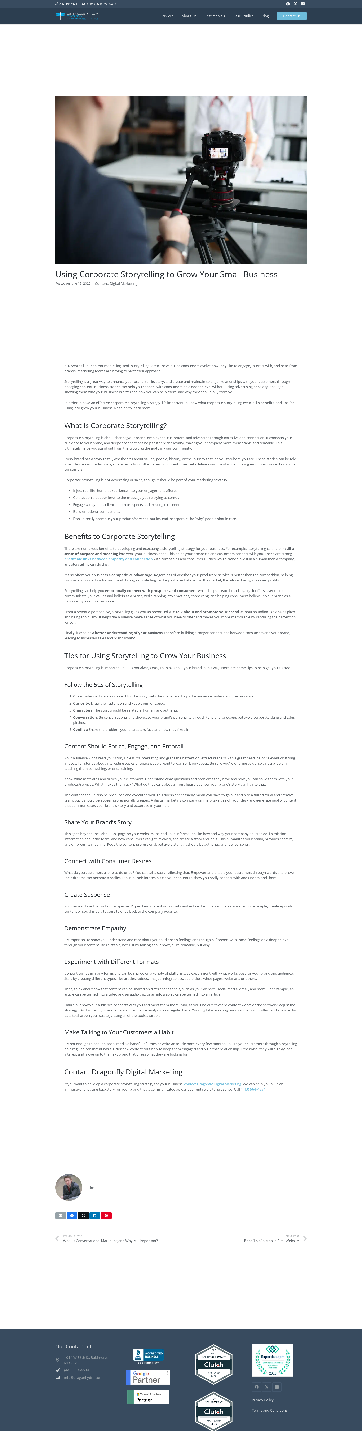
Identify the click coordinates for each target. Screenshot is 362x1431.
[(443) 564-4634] (59, 1370)
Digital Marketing (123, 283)
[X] (295, 4)
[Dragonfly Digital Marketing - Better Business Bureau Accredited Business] (148, 1356)
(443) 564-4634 (76, 1370)
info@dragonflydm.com (83, 1377)
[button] (175, 16)
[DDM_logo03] (76, 16)
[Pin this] (106, 1215)
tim (91, 1187)
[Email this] (60, 1215)
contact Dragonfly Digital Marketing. (213, 1084)
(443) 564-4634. (253, 1089)
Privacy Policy (263, 1399)
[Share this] (72, 1215)
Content (101, 283)
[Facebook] (288, 4)
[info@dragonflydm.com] (59, 1377)
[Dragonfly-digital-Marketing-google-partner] (148, 1377)
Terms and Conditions (269, 1410)
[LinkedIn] (303, 4)
